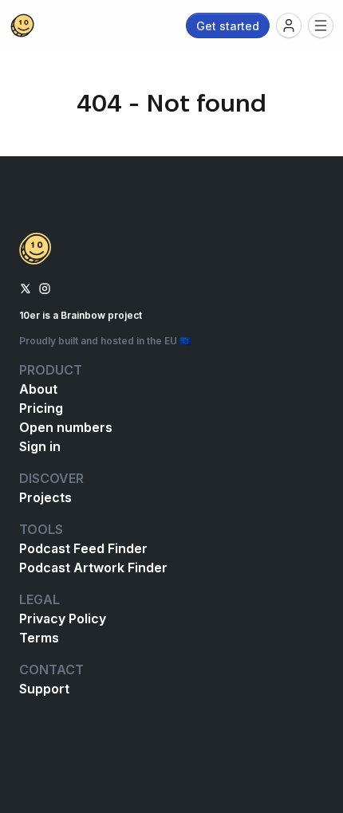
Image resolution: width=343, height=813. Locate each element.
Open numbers (65, 427)
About (38, 389)
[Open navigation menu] (320, 25)
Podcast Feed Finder (83, 548)
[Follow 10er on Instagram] (44, 287)
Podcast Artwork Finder (93, 567)
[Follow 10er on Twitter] (25, 287)
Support (44, 689)
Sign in (40, 446)
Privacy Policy (62, 618)
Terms (39, 638)
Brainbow (83, 315)
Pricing (41, 408)
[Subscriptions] (289, 25)
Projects (45, 497)
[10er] (22, 25)
